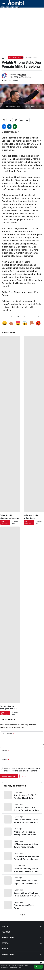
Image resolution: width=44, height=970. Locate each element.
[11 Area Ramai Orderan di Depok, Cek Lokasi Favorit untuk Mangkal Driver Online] (22, 881)
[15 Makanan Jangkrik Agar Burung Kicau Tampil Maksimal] (22, 844)
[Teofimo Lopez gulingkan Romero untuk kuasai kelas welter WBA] (10, 621)
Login (23, 776)
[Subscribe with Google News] (10, 114)
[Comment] (16, 120)
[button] (7, 7)
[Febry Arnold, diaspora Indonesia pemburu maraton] (10, 430)
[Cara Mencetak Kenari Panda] (22, 905)
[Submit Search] (3, 7)
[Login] (12, 7)
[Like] (4, 120)
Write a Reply (8, 719)
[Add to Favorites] (10, 120)
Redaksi (22, 74)
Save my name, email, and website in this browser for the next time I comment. (22, 769)
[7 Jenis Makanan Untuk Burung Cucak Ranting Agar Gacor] (22, 807)
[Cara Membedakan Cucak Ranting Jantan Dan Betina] (22, 820)
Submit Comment (9, 776)
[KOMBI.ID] (15, 2)
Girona (16, 292)
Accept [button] (38, 967)
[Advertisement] (22, 31)
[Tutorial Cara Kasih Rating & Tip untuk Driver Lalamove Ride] (22, 856)
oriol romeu (27, 292)
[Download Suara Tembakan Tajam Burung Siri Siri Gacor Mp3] (22, 893)
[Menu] (4, 3)
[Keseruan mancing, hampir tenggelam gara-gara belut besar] (22, 868)
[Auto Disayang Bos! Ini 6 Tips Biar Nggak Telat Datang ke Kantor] (22, 795)
